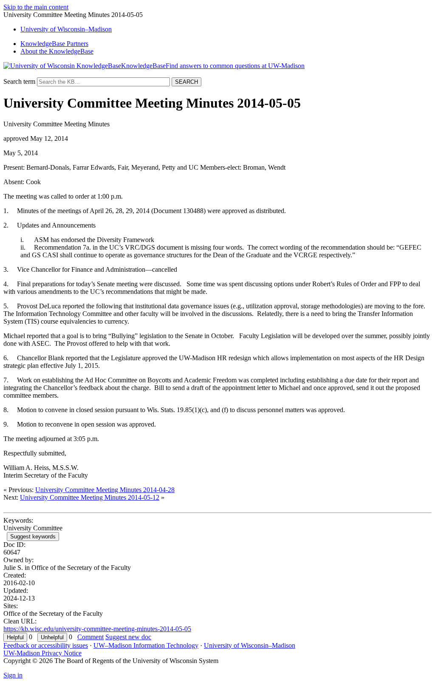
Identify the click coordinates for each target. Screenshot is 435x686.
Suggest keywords (33, 536)
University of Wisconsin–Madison (249, 645)
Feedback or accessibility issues (45, 645)
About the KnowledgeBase (56, 51)
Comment (90, 636)
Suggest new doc (128, 636)
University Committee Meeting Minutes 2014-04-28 (105, 489)
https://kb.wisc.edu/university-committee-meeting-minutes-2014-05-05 (97, 628)
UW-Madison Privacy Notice (42, 653)
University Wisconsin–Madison (66, 29)
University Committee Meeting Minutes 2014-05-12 (89, 497)
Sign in (13, 675)
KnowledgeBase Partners (54, 43)
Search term (19, 81)
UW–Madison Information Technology (145, 645)
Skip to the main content (35, 7)
